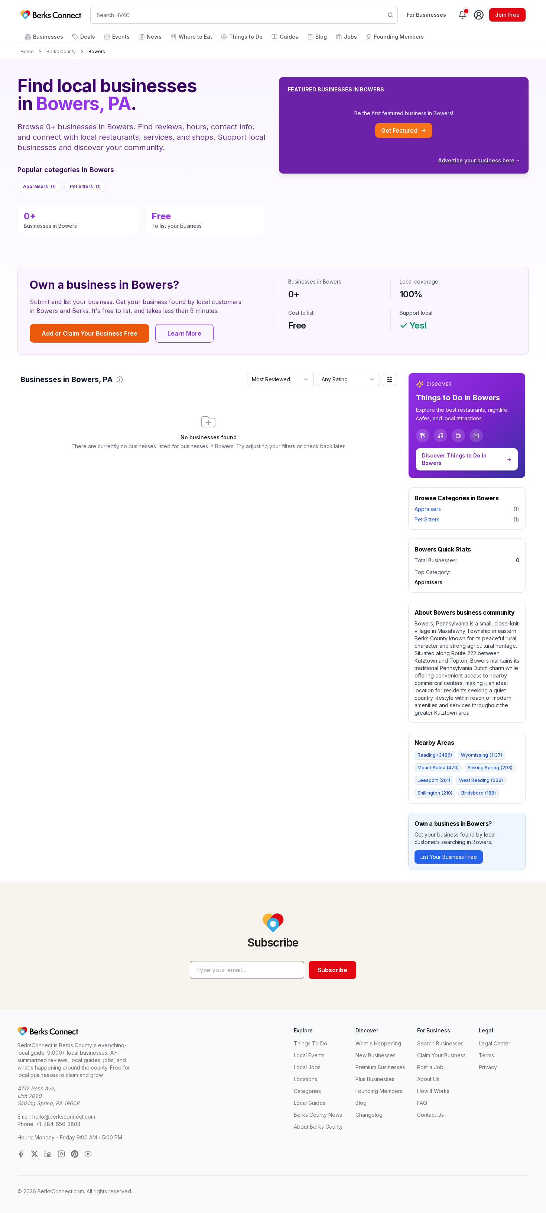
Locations (305, 1079)
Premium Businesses (380, 1067)
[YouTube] (88, 1154)
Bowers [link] (96, 51)
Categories (307, 1091)
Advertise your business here (476, 160)
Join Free (507, 15)
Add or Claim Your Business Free (89, 333)
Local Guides (309, 1103)
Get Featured (399, 130)
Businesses (48, 36)
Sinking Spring (490, 767)
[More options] (389, 379)
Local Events (309, 1055)
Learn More (184, 333)
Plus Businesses (374, 1079)
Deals (87, 36)
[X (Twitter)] (34, 1154)
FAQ (422, 1103)
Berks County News (318, 1115)
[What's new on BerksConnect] (462, 14)
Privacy (488, 1067)
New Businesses (375, 1055)
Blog (321, 36)
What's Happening (378, 1043)
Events (121, 36)
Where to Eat (195, 36)
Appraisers (39, 186)
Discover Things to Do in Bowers (454, 459)
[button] (119, 379)
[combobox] (280, 379)
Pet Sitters (85, 186)
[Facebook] (21, 1154)
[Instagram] (61, 1154)
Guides (289, 36)
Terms (486, 1055)
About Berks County (318, 1126)
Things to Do (246, 36)
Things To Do (310, 1043)
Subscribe (332, 970)
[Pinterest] (74, 1154)
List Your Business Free (448, 857)
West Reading (481, 780)
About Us (428, 1079)
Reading (434, 755)
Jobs (350, 36)
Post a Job (430, 1067)
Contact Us (430, 1115)
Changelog (369, 1115)
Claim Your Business (441, 1055)
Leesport (433, 780)
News (154, 36)
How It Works (433, 1091)
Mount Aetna (438, 767)
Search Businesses (440, 1043)
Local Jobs (307, 1067)
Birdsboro (478, 793)
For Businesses (426, 15)
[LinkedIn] (48, 1154)
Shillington (434, 793)
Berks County (61, 51)
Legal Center (494, 1043)
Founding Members (399, 36)
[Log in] (478, 14)
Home (27, 51)
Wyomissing (481, 755)
